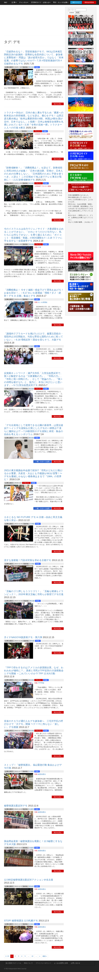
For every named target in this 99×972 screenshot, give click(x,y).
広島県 (31, 771)
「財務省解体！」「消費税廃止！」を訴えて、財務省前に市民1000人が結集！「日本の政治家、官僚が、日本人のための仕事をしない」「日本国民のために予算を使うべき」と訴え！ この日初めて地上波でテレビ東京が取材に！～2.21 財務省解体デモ (33, 173)
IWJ (5, 2)
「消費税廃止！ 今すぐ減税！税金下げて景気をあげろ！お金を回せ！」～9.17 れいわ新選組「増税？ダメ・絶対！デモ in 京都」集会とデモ (34, 293)
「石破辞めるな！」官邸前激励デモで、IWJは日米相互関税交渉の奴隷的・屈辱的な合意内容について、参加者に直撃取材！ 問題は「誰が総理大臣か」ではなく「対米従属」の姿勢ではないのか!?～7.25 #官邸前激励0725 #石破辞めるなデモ (34, 57)
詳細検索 (71, 12)
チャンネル (23, 2)
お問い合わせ (75, 963)
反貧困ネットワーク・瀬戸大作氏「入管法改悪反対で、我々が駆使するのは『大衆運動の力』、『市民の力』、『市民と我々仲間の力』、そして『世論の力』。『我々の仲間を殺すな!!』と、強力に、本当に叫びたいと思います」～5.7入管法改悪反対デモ (33, 379)
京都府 (31, 299)
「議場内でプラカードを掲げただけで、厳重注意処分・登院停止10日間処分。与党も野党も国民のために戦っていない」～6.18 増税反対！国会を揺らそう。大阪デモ (33, 336)
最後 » (45, 956)
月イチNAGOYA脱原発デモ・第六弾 (23, 637)
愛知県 (32, 641)
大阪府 (31, 346)
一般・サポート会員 (42, 461)
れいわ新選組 (42, 302)
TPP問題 (41, 683)
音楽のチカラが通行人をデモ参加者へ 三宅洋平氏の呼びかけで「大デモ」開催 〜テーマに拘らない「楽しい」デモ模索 (33, 724)
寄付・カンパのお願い (61, 2)
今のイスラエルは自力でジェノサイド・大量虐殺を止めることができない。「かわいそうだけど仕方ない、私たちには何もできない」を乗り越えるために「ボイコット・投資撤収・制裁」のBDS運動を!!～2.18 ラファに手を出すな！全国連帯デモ (34, 234)
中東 (39, 247)
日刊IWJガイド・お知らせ (40, 2)
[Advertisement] (34, 20)
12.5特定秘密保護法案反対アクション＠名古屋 (28, 879)
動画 (37, 67)
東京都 (31, 67)
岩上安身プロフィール (13, 963)
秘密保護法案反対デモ (15, 805)
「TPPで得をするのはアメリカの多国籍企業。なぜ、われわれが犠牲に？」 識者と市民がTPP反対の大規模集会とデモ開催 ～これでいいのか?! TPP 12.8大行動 (33, 670)
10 (32, 956)
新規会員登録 (89, 2)
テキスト (38, 131)
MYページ (76, 2)
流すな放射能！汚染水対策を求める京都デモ (27, 560)
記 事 (14, 2)
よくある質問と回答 (61, 963)
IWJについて (28, 963)
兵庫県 (31, 809)
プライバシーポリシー (43, 963)
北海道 (31, 924)
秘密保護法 (42, 774)
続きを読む (58, 104)
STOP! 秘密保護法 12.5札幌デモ (21, 920)
